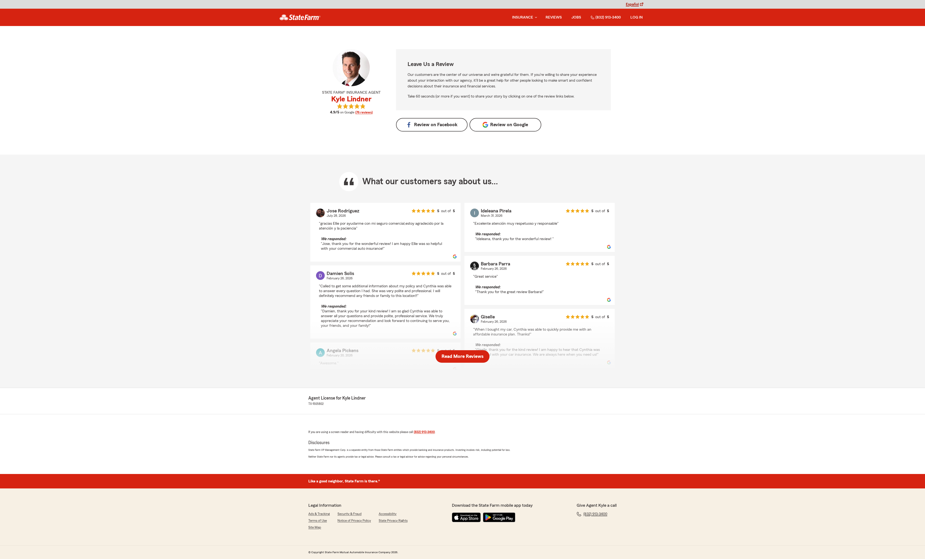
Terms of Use (317, 520)
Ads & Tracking (319, 514)
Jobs (576, 17)
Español (632, 4)
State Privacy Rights (393, 520)
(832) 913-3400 (608, 17)
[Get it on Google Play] (499, 517)
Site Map (314, 527)
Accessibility (387, 514)
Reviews (554, 17)
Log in (636, 17)
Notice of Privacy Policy (354, 520)
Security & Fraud (349, 514)
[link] (300, 17)
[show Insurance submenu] (535, 17)
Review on (435, 124)
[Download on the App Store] (466, 517)
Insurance (522, 17)
